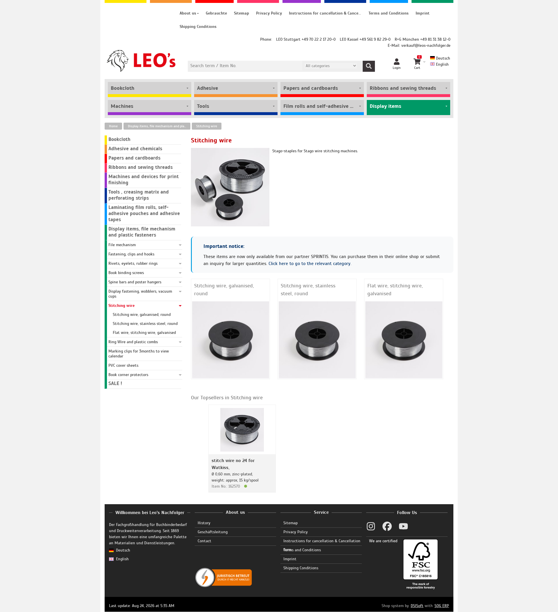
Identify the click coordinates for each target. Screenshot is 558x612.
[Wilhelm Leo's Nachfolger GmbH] (141, 61)
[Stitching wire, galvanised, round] (230, 339)
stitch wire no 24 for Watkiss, (233, 464)
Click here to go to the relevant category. (310, 263)
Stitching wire (206, 126)
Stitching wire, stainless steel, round (308, 289)
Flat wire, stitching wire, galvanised (395, 289)
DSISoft (417, 605)
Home (113, 126)
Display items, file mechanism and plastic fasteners (159, 126)
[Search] (369, 66)
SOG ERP (441, 605)
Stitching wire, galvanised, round (224, 289)
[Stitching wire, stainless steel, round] (317, 339)
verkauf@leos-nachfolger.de (425, 45)
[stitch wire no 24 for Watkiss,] (242, 429)
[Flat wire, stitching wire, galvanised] (403, 339)
